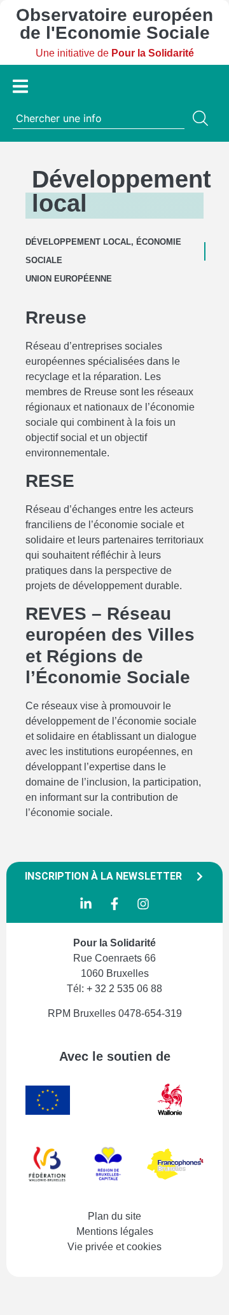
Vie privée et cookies (114, 1246)
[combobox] (98, 118)
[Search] (203, 118)
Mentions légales (114, 1231)
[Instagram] (143, 903)
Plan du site (114, 1216)
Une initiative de (115, 53)
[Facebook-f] (114, 903)
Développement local (78, 242)
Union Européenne (68, 278)
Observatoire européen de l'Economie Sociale (114, 24)
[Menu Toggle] (20, 86)
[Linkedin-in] (86, 903)
